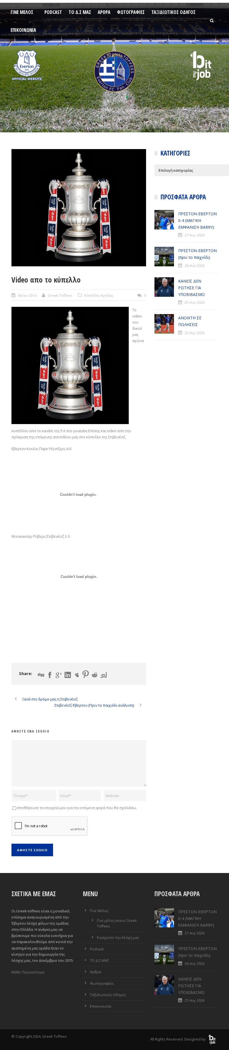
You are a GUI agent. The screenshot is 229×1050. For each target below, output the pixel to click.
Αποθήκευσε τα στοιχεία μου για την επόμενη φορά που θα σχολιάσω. (77, 807)
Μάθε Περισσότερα (27, 972)
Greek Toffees (60, 295)
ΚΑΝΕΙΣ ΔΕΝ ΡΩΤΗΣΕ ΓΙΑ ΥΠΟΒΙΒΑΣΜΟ (191, 287)
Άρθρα (104, 12)
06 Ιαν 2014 (27, 295)
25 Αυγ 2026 (194, 302)
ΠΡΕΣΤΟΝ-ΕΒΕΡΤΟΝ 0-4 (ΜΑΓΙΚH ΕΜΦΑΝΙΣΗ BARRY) (197, 220)
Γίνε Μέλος (22, 12)
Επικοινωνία (23, 30)
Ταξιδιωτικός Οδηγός (173, 12)
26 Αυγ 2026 (194, 265)
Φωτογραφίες (131, 12)
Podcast (53, 12)
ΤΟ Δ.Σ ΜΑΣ (80, 12)
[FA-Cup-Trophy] (78, 207)
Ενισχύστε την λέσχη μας (118, 937)
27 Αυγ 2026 (194, 235)
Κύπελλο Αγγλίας (98, 295)
